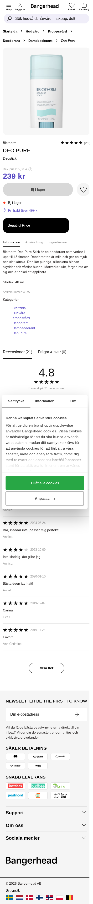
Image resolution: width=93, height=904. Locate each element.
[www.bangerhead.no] (50, 898)
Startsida (10, 31)
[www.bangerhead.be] (70, 898)
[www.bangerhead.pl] (60, 898)
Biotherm (9, 143)
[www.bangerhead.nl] (20, 898)
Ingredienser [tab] (57, 242)
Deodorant (11, 41)
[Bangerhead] (46, 6)
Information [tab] (44, 401)
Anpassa (42, 498)
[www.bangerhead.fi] (40, 898)
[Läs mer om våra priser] (30, 169)
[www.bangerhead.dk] (30, 898)
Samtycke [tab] (16, 401)
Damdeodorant (40, 41)
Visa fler (46, 668)
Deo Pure (19, 333)
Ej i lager (38, 189)
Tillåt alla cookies (45, 483)
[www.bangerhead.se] (10, 898)
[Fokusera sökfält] (9, 18)
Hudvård (33, 31)
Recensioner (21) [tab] (17, 352)
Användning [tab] (34, 242)
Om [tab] (73, 401)
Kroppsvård (57, 31)
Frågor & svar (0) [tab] (52, 352)
